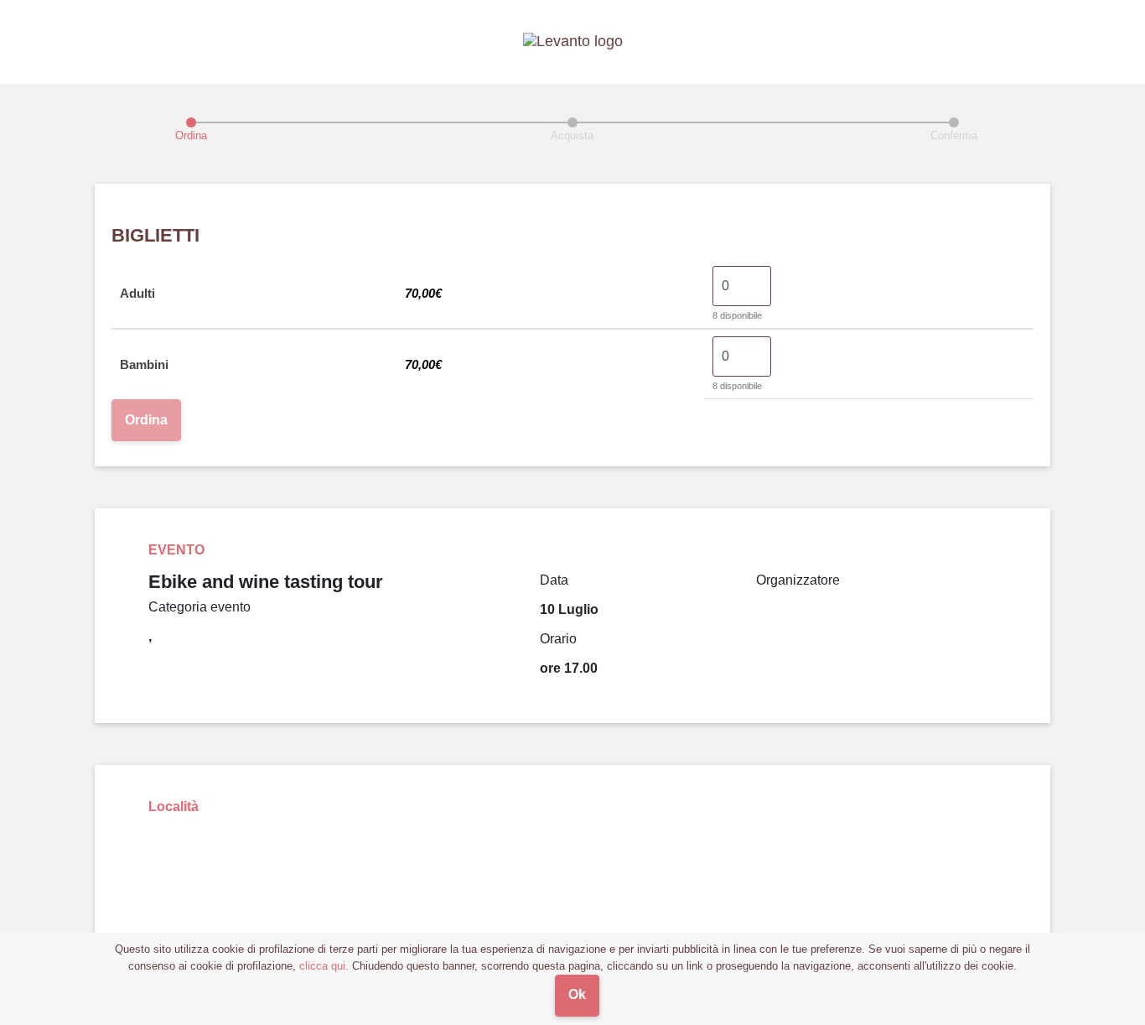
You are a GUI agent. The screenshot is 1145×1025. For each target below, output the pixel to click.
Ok (577, 994)
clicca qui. (324, 966)
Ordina (146, 420)
